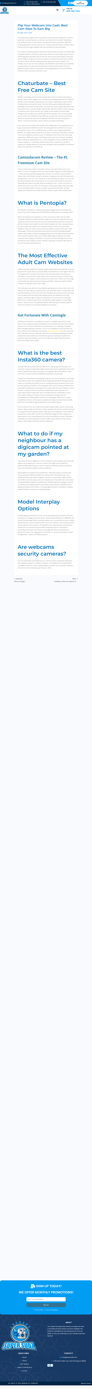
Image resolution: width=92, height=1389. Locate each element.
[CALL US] (63, 10)
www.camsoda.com (54, 331)
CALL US (69, 9)
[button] (57, 9)
